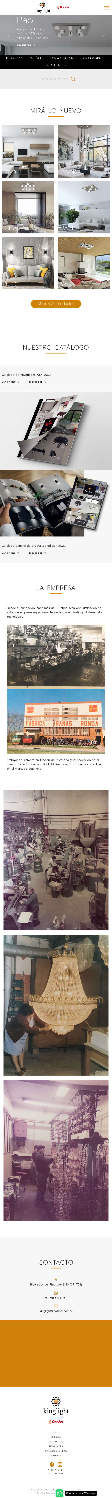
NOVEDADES (56, 1446)
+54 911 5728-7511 (56, 1298)
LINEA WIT (84, 263)
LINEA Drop (84, 151)
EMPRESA (56, 1437)
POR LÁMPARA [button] (92, 58)
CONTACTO (56, 1455)
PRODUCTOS (56, 1441)
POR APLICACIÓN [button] (62, 58)
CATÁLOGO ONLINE (56, 1451)
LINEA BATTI (84, 207)
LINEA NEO (28, 263)
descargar (36, 382)
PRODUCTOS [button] (14, 58)
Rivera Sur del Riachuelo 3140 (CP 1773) (56, 1284)
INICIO (56, 1432)
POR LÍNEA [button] (35, 58)
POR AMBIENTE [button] (54, 65)
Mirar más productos (56, 304)
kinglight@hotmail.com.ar (56, 1311)
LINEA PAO (28, 151)
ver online (9, 382)
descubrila (24, 45)
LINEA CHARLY (28, 207)
